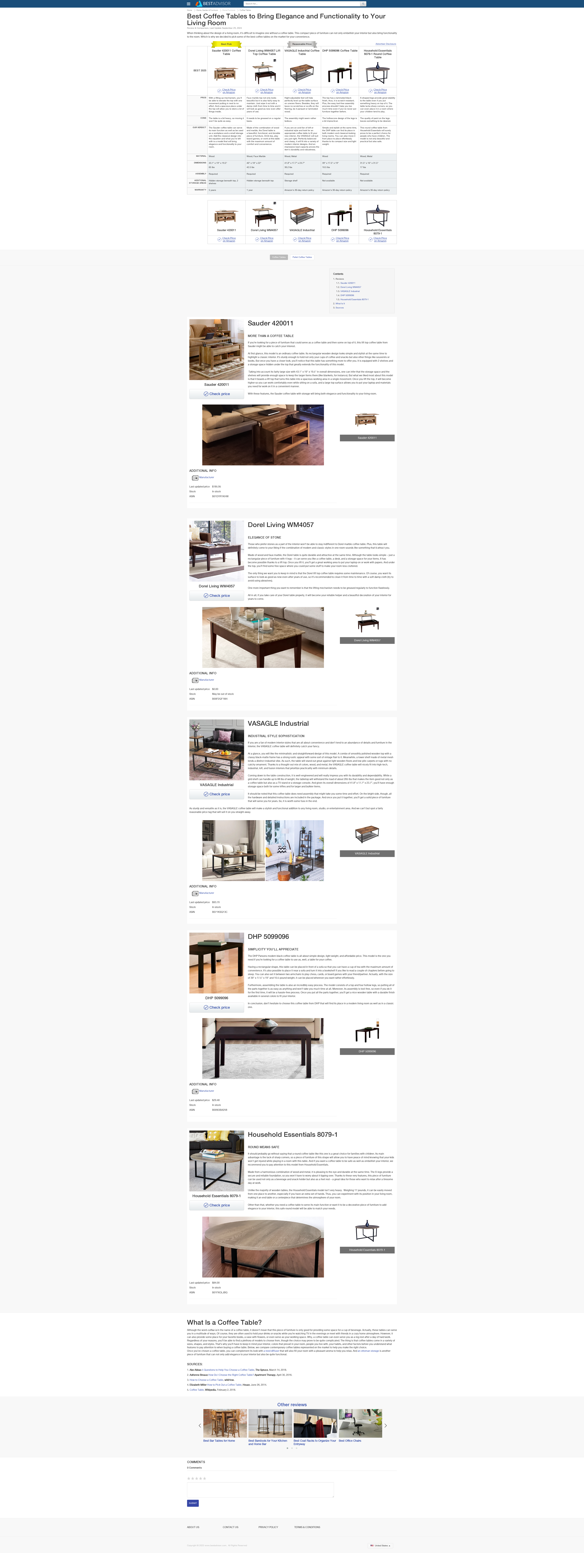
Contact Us (230, 1527)
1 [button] (287, 1448)
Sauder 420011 (348, 283)
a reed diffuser (271, 1351)
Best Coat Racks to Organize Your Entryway (315, 1443)
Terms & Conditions (307, 1527)
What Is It (340, 304)
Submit (193, 1503)
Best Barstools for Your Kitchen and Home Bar (268, 1443)
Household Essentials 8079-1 (355, 299)
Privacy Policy (268, 1527)
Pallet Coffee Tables (302, 257)
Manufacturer (206, 477)
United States (381, 1546)
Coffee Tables (279, 257)
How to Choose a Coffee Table (206, 1380)
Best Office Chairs (350, 1441)
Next (385, 1425)
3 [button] (296, 1448)
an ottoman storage (368, 1351)
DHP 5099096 (347, 295)
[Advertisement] (220, 290)
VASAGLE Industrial (350, 291)
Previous (199, 1425)
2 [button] (292, 1448)
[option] (224, 1426)
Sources (340, 308)
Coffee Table (197, 1390)
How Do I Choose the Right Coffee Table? (231, 1375)
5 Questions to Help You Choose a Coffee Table (228, 1370)
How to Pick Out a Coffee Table (224, 1385)
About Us (193, 1527)
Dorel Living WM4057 (351, 287)
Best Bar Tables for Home (219, 1441)
